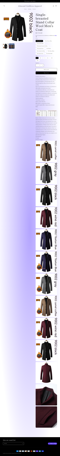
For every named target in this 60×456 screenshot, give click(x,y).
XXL (37, 60)
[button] (4, 6)
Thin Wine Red (49, 53)
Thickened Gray (40, 48)
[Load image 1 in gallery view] (5, 46)
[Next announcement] (56, 1)
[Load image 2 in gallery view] (12, 46)
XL (47, 57)
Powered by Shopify (18, 453)
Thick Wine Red (40, 43)
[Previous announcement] (3, 1)
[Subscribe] (22, 443)
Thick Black (39, 40)
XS (51, 57)
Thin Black (48, 48)
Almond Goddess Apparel (10, 453)
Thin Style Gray (40, 53)
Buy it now (46, 72)
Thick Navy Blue (48, 40)
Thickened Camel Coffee (42, 45)
